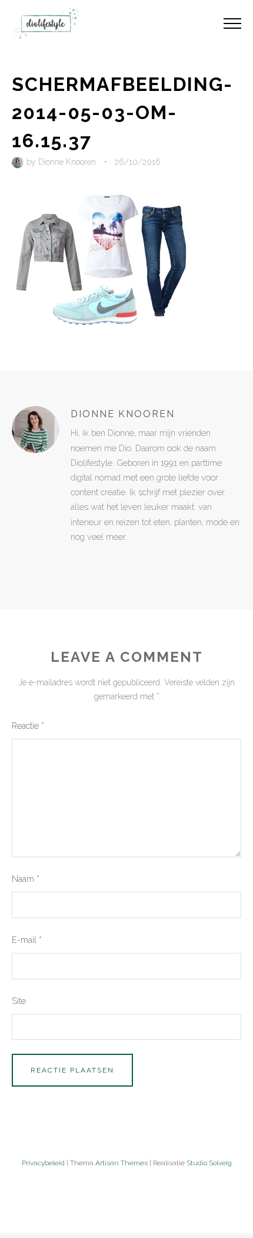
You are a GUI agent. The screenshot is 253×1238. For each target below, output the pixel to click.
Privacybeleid (43, 1163)
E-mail (27, 940)
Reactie (28, 725)
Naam (25, 879)
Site (19, 1001)
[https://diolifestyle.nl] (79, 561)
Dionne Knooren (67, 162)
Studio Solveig (209, 1163)
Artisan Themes (121, 1163)
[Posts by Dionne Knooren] (19, 162)
